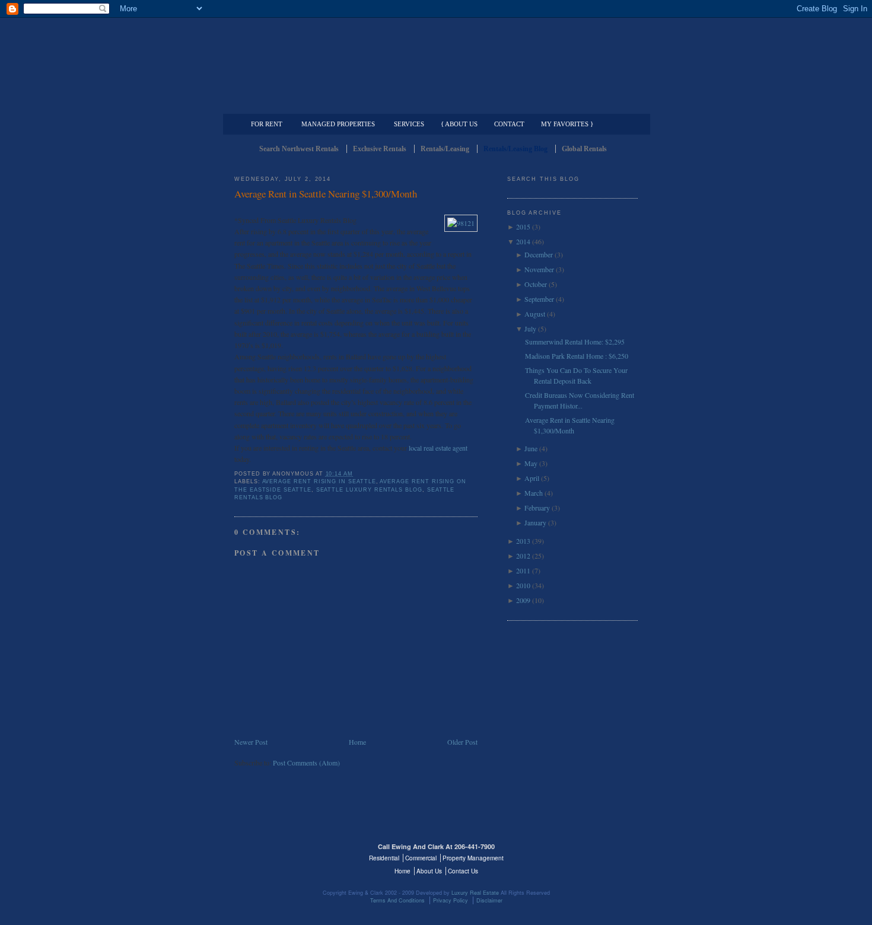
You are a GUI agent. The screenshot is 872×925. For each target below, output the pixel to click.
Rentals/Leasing (445, 149)
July (530, 328)
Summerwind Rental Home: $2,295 (575, 341)
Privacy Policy (450, 900)
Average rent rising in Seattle (319, 481)
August (534, 313)
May (530, 463)
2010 (523, 585)
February (537, 507)
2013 (523, 541)
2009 (523, 600)
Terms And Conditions (397, 900)
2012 (523, 555)
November (539, 269)
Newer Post (251, 742)
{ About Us (459, 123)
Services (409, 123)
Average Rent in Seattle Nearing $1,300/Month (325, 193)
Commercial (434, 104)
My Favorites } (567, 123)
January (535, 522)
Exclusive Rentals (379, 149)
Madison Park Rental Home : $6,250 (576, 356)
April (531, 478)
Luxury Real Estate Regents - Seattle (286, 854)
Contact (509, 123)
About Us (429, 871)
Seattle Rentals (436, 56)
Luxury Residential (295, 104)
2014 (523, 241)
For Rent (266, 123)
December (538, 254)
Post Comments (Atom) (306, 762)
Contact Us (463, 871)
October (535, 284)
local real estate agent (438, 447)
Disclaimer (489, 900)
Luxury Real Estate (586, 854)
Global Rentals (584, 149)
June (530, 448)
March (533, 492)
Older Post (462, 742)
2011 (523, 570)
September (539, 299)
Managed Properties (338, 123)
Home (357, 742)
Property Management (576, 104)
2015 (523, 226)
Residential (384, 858)
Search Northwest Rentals (299, 149)
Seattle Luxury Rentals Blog (369, 490)
